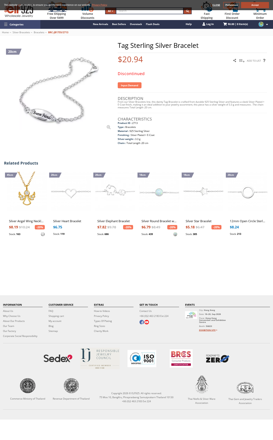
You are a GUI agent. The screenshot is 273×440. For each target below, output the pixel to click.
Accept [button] (255, 5)
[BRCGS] (181, 358)
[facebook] (141, 322)
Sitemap (53, 331)
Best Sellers (119, 24)
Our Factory (9, 331)
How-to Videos (102, 311)
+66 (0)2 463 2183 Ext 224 (153, 316)
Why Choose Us (11, 316)
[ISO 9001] (141, 358)
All (110, 11)
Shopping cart (56, 316)
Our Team (8, 326)
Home (5, 32)
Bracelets (39, 32)
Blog (51, 326)
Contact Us (145, 311)
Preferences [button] (231, 5)
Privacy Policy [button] (99, 5)
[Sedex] (58, 358)
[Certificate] (100, 358)
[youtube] (146, 322)
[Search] (187, 10)
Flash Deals (152, 24)
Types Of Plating (103, 321)
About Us (8, 311)
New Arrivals (100, 24)
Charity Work (101, 331)
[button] (20, 24)
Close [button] (216, 5)
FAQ (51, 311)
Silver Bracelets (21, 32)
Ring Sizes (99, 326)
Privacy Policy (101, 316)
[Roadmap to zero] (218, 359)
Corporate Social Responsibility (20, 336)
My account (55, 321)
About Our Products (14, 321)
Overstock (136, 24)
